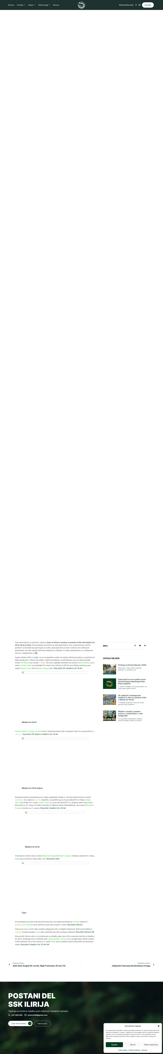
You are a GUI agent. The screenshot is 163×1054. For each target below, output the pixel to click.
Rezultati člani (53, 859)
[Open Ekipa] (34, 5)
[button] (158, 1026)
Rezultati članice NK (85, 932)
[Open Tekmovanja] (49, 5)
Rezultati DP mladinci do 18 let (68, 668)
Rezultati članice (74, 924)
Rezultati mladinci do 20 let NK (35, 944)
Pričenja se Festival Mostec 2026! (132, 665)
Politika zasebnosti (134, 1050)
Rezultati (44, 612)
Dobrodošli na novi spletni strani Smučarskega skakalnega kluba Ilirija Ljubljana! (132, 681)
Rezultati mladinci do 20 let (53, 808)
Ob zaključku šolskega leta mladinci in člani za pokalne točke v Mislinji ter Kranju (132, 697)
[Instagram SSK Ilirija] (139, 5)
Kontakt (148, 5)
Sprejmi (114, 1045)
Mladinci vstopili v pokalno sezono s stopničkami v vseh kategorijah (130, 713)
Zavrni (132, 1045)
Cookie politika (122, 1050)
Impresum (144, 1050)
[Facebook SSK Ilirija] (136, 5)
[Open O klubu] (25, 5)
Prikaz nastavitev (151, 1045)
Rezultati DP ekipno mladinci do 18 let (40, 734)
